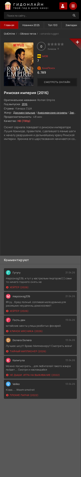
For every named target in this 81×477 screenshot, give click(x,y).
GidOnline (9, 33)
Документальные (24, 112)
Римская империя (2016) (26, 92)
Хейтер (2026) (19, 287)
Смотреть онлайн (57, 82)
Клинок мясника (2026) (26, 331)
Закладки (71, 25)
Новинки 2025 (31, 25)
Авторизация (63, 5)
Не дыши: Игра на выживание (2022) (35, 375)
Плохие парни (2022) (24, 395)
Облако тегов (28, 33)
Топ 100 (52, 25)
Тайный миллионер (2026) (28, 351)
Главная (9, 25)
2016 (25, 104)
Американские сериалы (52, 112)
